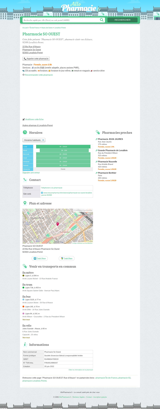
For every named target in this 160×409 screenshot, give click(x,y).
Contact (89, 397)
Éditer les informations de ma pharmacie (81, 370)
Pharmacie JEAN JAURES (110, 139)
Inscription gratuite (100, 397)
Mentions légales (78, 397)
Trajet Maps (68, 258)
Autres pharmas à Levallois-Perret (37, 125)
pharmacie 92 (124, 378)
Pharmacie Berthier (107, 173)
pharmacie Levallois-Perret (34, 381)
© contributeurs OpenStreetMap (83, 210)
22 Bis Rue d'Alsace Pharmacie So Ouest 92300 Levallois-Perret (32, 50)
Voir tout (26, 320)
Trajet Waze (41, 258)
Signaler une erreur (31, 173)
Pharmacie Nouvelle (107, 162)
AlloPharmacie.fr (80, 9)
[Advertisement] (80, 97)
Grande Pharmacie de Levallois (113, 150)
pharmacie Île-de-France (106, 378)
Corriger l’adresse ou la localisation (82, 243)
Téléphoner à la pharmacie (51, 188)
